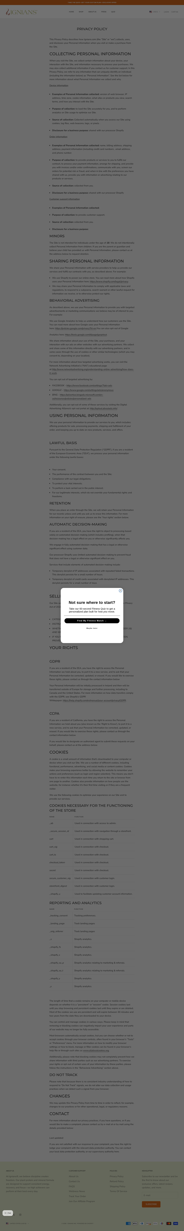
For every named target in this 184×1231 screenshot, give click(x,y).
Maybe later (92, 628)
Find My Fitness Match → (92, 621)
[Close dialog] (120, 590)
